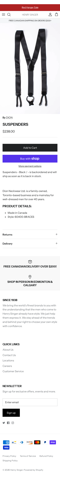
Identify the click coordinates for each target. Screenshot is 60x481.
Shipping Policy (10, 460)
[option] (30, 68)
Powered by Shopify (33, 470)
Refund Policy (46, 456)
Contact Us (9, 355)
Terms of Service (28, 456)
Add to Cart (30, 147)
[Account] (49, 14)
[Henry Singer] (30, 14)
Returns (7, 234)
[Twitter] (4, 423)
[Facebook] (8, 423)
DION (9, 117)
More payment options (30, 166)
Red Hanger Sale (30, 7)
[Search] (10, 14)
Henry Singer (16, 470)
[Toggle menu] (3, 14)
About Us (8, 349)
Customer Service (13, 371)
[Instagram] (13, 423)
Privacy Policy (9, 456)
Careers (7, 366)
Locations (8, 360)
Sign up (11, 412)
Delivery (7, 243)
